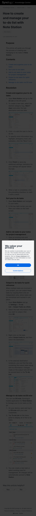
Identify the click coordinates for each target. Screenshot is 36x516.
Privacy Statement (21, 256)
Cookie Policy (9, 258)
